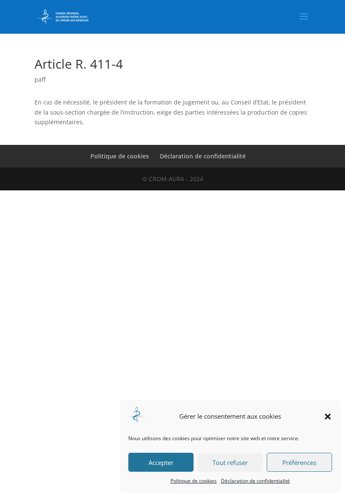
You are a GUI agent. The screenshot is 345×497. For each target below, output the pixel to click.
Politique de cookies (193, 480)
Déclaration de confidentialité (255, 480)
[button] (328, 416)
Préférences (299, 462)
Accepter (161, 462)
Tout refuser (230, 462)
